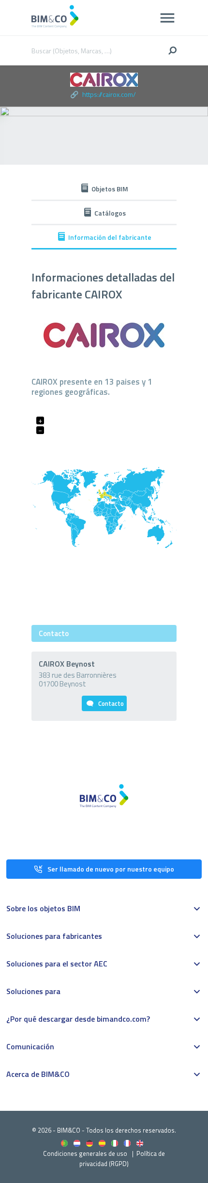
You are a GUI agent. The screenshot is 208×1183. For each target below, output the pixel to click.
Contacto (111, 703)
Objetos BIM (109, 189)
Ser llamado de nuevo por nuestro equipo (110, 869)
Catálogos (110, 213)
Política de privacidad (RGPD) (122, 1158)
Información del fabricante (109, 237)
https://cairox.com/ (109, 94)
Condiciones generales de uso (85, 1153)
